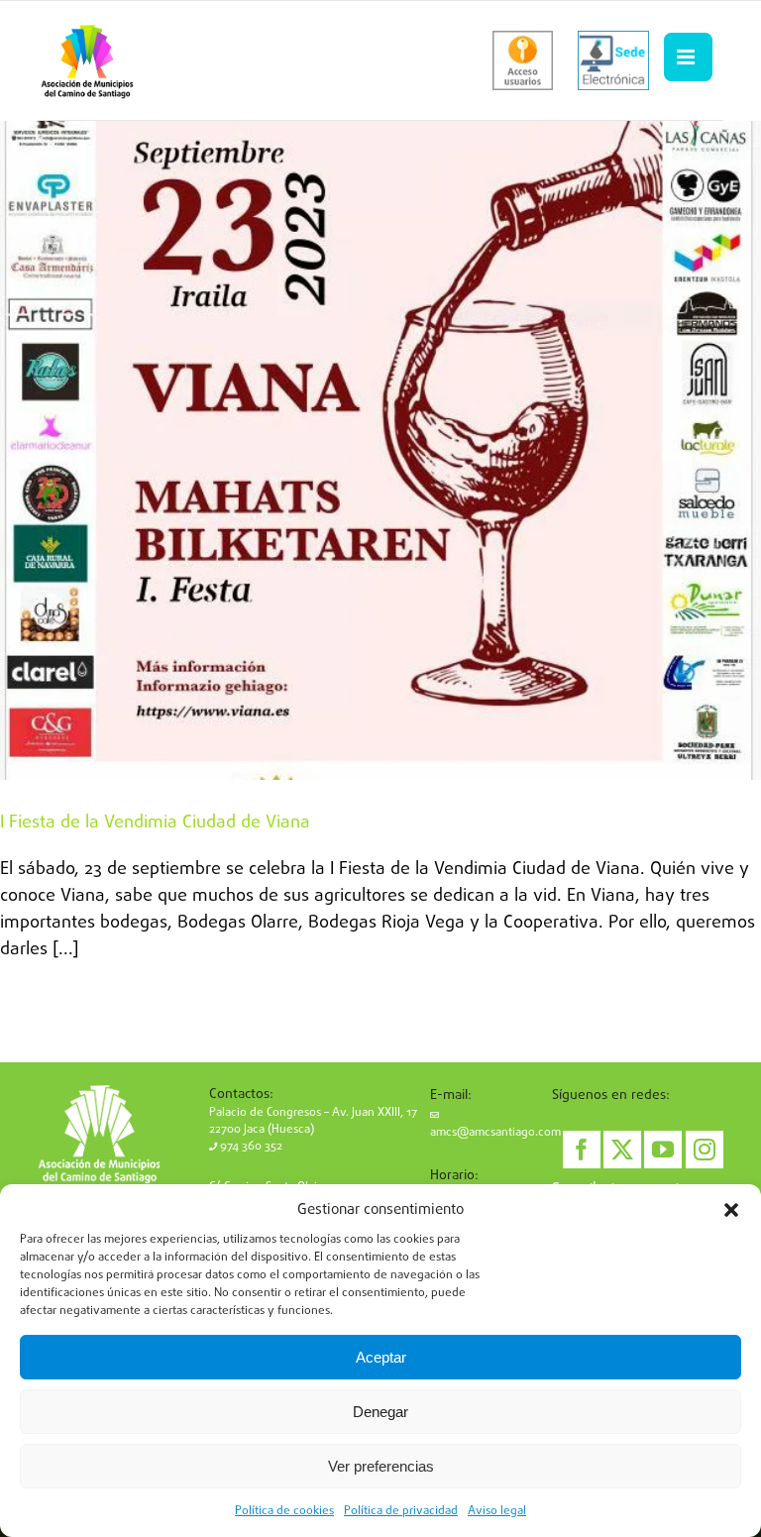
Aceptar (381, 1357)
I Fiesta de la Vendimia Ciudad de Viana (155, 823)
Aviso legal (497, 1511)
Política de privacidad (401, 1511)
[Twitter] (622, 1149)
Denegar (380, 1411)
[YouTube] (663, 1149)
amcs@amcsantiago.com (495, 1133)
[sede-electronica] (613, 60)
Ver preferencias (381, 1466)
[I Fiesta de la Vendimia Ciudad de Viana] (380, 450)
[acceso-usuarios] (522, 60)
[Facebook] (581, 1149)
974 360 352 (249, 1146)
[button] (731, 1210)
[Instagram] (704, 1149)
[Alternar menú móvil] (688, 57)
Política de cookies (284, 1511)
